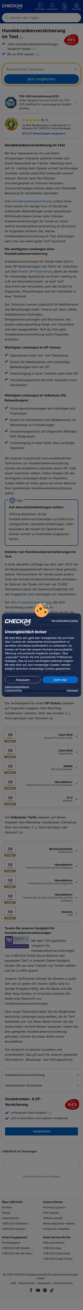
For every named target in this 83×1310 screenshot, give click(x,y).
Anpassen (23, 680)
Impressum (72, 690)
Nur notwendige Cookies (65, 620)
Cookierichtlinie (13, 690)
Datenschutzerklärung (17, 686)
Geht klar (60, 680)
